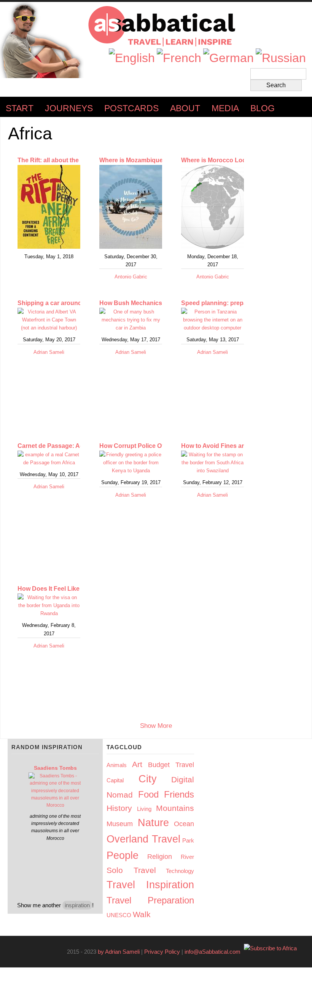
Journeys (69, 108)
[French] (179, 58)
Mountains (175, 808)
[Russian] (281, 58)
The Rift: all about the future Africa (67, 160)
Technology (180, 871)
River (187, 857)
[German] (228, 58)
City (147, 779)
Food (148, 794)
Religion (159, 856)
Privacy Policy (162, 951)
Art (137, 764)
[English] (132, 58)
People (122, 855)
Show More (156, 726)
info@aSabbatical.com (215, 951)
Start (19, 108)
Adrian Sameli (48, 352)
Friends (179, 794)
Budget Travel (171, 765)
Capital (115, 780)
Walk (142, 914)
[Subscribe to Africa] (270, 948)
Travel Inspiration (150, 884)
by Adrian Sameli (119, 951)
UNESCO (119, 915)
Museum (120, 824)
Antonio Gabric (131, 277)
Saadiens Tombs (55, 768)
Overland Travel (143, 839)
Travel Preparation (150, 900)
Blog (262, 108)
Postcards (131, 108)
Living (144, 809)
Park (188, 840)
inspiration (77, 905)
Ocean (184, 824)
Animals (117, 765)
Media (225, 108)
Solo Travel (131, 870)
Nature (153, 822)
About (185, 108)
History (119, 808)
